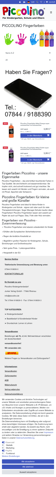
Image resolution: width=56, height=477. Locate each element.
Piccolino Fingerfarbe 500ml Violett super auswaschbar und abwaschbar (34, 148)
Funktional (10, 453)
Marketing (10, 448)
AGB (6, 380)
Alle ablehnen (28, 466)
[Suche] (37, 2)
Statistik (9, 445)
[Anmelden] (20, 2)
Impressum (48, 432)
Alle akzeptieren (28, 461)
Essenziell (10, 442)
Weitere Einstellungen (11, 456)
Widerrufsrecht (11, 384)
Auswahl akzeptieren (28, 472)
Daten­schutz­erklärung (25, 437)
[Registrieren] (24, 2)
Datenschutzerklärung (14, 394)
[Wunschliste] (41, 2)
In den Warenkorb (34, 135)
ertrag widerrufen (13, 389)
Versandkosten (11, 371)
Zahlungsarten (11, 375)
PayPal (9, 450)
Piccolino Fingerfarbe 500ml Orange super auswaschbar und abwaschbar (34, 124)
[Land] (28, 2)
